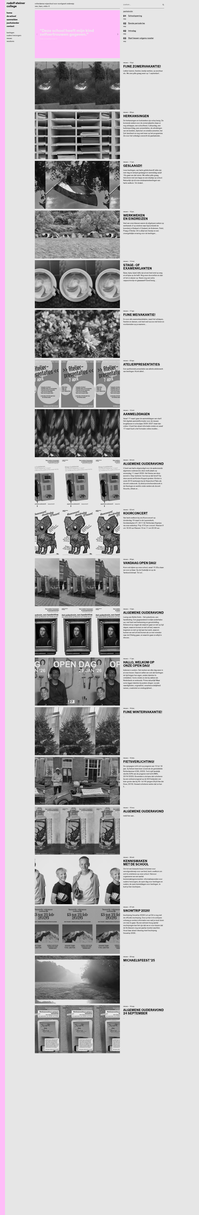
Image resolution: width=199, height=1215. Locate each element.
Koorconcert (135, 513)
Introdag (132, 31)
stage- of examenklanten (137, 266)
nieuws (9, 38)
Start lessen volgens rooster (141, 38)
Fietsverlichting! (138, 761)
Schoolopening (135, 16)
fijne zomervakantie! (142, 66)
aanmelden (12, 19)
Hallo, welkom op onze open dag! (138, 664)
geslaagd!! (132, 165)
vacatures (10, 41)
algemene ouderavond (143, 463)
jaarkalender (13, 23)
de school (11, 16)
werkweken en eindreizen (135, 217)
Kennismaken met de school (136, 862)
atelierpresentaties (141, 364)
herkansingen (136, 116)
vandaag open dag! (139, 563)
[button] (117, 34)
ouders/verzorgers (14, 35)
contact (10, 26)
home (9, 12)
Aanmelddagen (136, 414)
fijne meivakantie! (139, 314)
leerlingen (10, 33)
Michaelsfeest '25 (139, 960)
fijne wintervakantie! (142, 712)
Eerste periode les (136, 23)
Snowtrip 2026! (136, 910)
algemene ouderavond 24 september (143, 1011)
